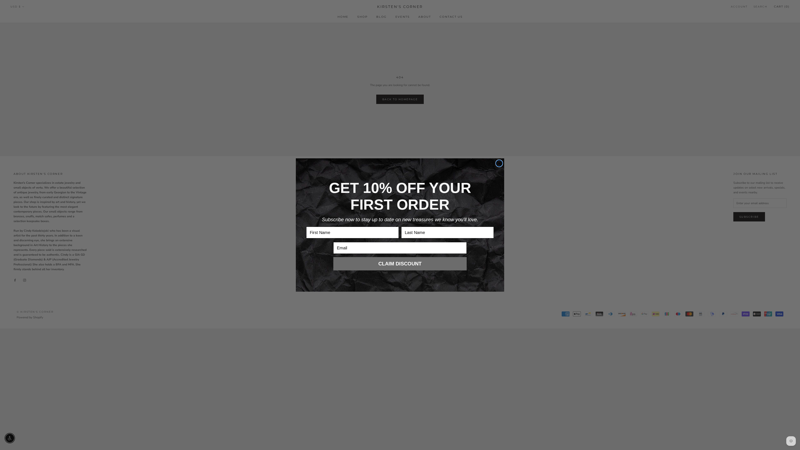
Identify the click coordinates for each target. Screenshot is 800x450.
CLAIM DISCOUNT (400, 263)
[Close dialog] (499, 163)
